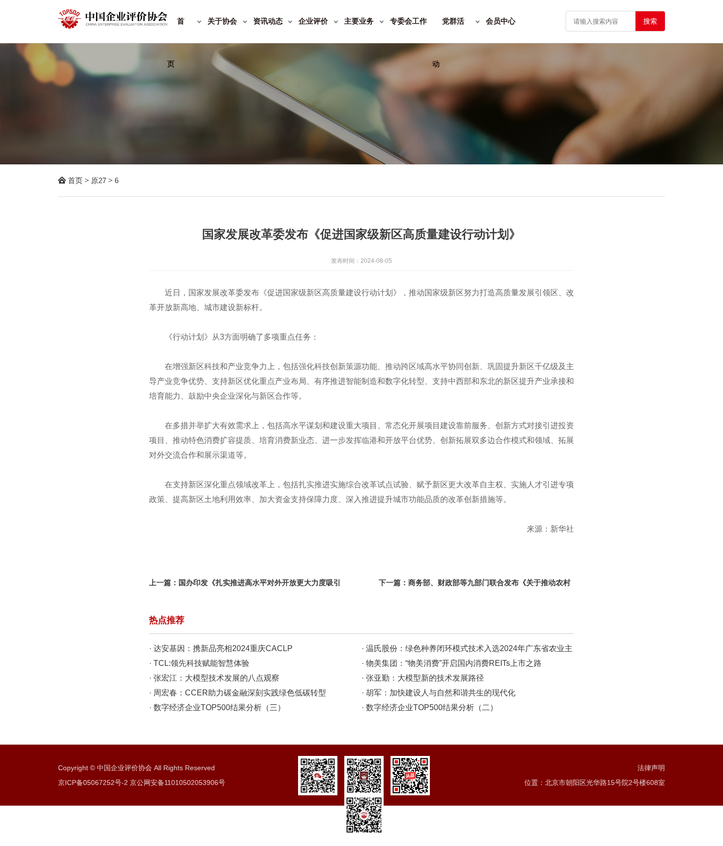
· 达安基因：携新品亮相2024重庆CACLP (221, 648)
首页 (75, 180)
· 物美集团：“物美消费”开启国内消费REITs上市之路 (452, 663)
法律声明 (651, 768)
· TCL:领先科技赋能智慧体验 (199, 663)
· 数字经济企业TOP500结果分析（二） (430, 707)
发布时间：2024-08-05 (361, 260)
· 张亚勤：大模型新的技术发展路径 (423, 678)
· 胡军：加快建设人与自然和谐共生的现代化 (438, 693)
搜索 (650, 21)
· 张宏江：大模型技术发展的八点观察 (214, 678)
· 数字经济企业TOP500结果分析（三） (217, 707)
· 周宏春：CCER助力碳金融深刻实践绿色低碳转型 (237, 693)
